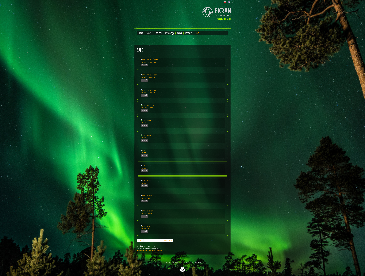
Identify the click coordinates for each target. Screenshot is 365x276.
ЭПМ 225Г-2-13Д (147, 108)
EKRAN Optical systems (192, 262)
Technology (169, 33)
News (179, 33)
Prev (146, 240)
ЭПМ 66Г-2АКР (146, 198)
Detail (144, 65)
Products (158, 33)
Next (165, 240)
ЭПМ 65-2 (144, 153)
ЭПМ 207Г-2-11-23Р (148, 77)
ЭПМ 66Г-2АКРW (146, 213)
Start (140, 240)
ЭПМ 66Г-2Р (145, 228)
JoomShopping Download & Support (150, 251)
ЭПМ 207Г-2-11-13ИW (148, 62)
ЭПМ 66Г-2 (144, 183)
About (149, 33)
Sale (197, 33)
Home (141, 33)
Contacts (188, 33)
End (170, 240)
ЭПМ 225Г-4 (145, 123)
